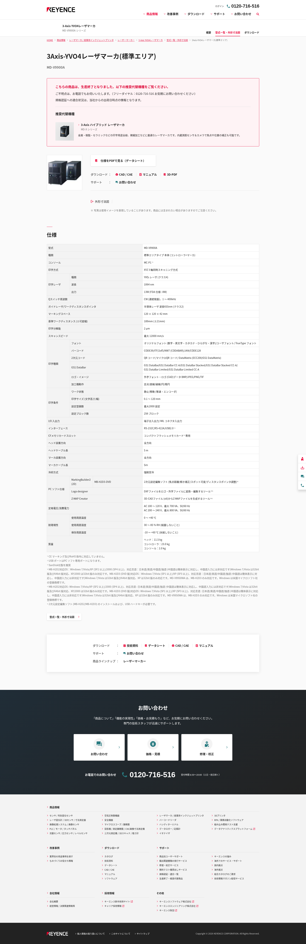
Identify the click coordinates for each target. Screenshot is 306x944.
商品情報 (152, 14)
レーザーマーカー (134, 661)
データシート (156, 645)
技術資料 (132, 645)
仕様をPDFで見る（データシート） (123, 160)
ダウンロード (196, 14)
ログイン (219, 6)
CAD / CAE (126, 174)
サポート (219, 14)
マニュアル (150, 174)
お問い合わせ (242, 14)
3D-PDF (172, 174)
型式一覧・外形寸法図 (62, 617)
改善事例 (172, 14)
